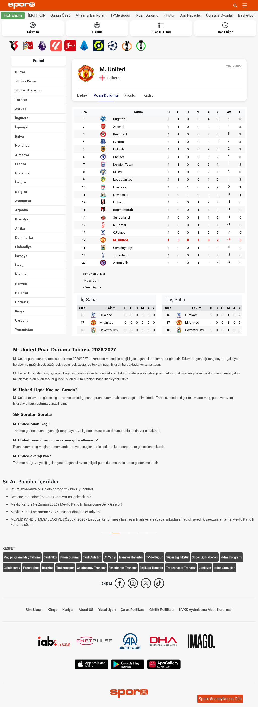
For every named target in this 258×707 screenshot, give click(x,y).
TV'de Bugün (120, 15)
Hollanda (22, 145)
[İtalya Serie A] (84, 45)
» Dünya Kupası (26, 81)
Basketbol (246, 15)
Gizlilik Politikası (161, 610)
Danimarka (24, 237)
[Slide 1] (115, 533)
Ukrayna (21, 320)
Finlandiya (23, 247)
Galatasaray (12, 568)
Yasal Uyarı (107, 610)
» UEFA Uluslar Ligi (28, 90)
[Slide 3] (133, 533)
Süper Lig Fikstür (177, 557)
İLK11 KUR (36, 15)
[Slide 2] (124, 533)
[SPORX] (129, 693)
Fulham (118, 202)
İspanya (21, 127)
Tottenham (120, 255)
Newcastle (120, 195)
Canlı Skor (50, 557)
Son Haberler (190, 15)
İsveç (19, 265)
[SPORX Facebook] (119, 583)
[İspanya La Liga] (56, 45)
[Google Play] (128, 664)
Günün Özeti (60, 15)
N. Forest (119, 225)
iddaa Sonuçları (224, 568)
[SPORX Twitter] (145, 583)
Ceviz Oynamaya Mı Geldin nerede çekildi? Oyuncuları (52, 489)
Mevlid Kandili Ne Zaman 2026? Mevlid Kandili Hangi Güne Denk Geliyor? (67, 504)
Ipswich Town (123, 164)
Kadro (148, 95)
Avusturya (23, 201)
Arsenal (118, 127)
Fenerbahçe (31, 568)
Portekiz (22, 302)
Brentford (120, 134)
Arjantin (21, 210)
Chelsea (119, 157)
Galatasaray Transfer (91, 568)
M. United (120, 240)
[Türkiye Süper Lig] (14, 45)
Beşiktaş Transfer (151, 568)
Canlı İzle (205, 568)
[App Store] (91, 664)
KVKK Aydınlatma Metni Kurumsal (205, 610)
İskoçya (21, 256)
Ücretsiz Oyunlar (219, 15)
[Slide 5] (151, 533)
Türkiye (21, 100)
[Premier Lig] (42, 45)
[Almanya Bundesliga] (70, 45)
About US (86, 610)
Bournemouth (123, 210)
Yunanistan (24, 329)
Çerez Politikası (132, 610)
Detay (82, 95)
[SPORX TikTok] (159, 583)
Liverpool (120, 187)
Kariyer (68, 610)
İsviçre (20, 182)
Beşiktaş (47, 568)
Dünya (20, 72)
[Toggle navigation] (244, 5)
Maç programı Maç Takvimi (22, 557)
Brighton (119, 119)
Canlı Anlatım (92, 557)
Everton (118, 142)
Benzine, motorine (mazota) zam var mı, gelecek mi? (51, 497)
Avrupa (21, 109)
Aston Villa (121, 263)
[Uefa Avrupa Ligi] (127, 45)
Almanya (22, 155)
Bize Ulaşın (34, 610)
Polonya (21, 293)
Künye (52, 610)
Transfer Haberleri (131, 557)
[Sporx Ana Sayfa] (22, 5)
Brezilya (22, 219)
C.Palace (119, 232)
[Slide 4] (142, 533)
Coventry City (122, 248)
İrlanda (21, 274)
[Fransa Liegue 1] (98, 45)
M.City (117, 172)
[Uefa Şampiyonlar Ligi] (112, 45)
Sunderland (121, 217)
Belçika (21, 192)
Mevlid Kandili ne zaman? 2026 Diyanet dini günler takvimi (55, 512)
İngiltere (22, 118)
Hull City (119, 149)
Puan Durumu (147, 15)
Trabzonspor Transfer (181, 568)
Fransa (20, 164)
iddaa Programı (231, 557)
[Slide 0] (106, 533)
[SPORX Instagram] (132, 583)
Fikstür (169, 15)
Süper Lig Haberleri (205, 557)
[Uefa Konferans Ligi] (141, 45)
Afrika (20, 228)
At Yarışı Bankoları (90, 15)
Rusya (20, 311)
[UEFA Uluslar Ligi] (28, 45)
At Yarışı (110, 557)
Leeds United (123, 179)
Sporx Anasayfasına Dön (220, 698)
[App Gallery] (164, 664)
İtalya (19, 136)
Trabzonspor (65, 568)
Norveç (21, 284)
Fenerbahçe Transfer (123, 568)
